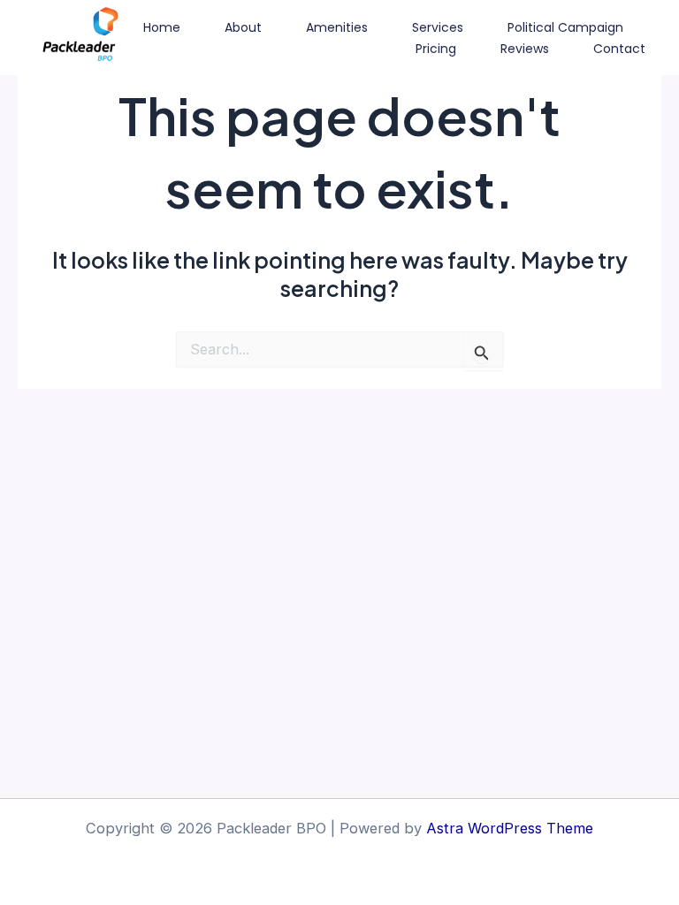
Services (437, 27)
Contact (619, 48)
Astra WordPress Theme (509, 828)
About (243, 27)
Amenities (337, 27)
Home (161, 27)
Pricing (436, 48)
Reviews (524, 48)
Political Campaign (565, 27)
